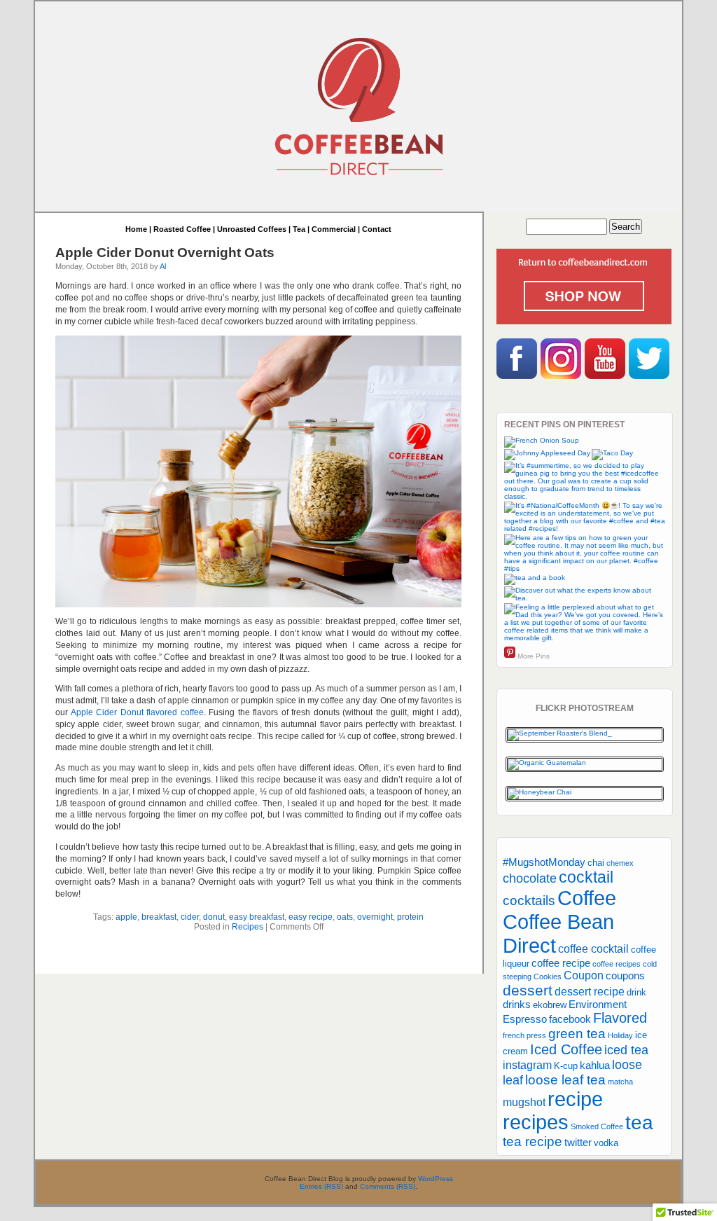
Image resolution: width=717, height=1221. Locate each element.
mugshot (524, 1102)
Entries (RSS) (321, 1186)
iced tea (626, 1050)
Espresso (525, 1019)
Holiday (620, 1035)
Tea (299, 229)
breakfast (158, 917)
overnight (375, 917)
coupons (625, 975)
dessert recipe (590, 991)
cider (190, 917)
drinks (517, 1004)
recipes (536, 1122)
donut (214, 917)
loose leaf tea (565, 1079)
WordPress (435, 1178)
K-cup (566, 1066)
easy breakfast (256, 917)
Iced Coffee (566, 1049)
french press (524, 1035)
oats (345, 917)
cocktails (529, 900)
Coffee (586, 898)
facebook (570, 1019)
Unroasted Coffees (251, 229)
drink (636, 992)
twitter (578, 1142)
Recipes (247, 927)
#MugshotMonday (544, 862)
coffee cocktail (593, 948)
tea (639, 1122)
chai (595, 862)
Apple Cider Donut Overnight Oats (164, 252)
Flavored (620, 1018)
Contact (376, 229)
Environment (598, 1004)
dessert (527, 990)
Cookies (548, 976)
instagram (527, 1064)
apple (126, 917)
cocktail (586, 877)
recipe (575, 1099)
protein (410, 917)
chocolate (530, 878)
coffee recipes (616, 964)
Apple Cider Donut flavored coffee (137, 712)
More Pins (533, 656)
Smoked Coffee (597, 1126)
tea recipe (532, 1141)
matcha (620, 1081)
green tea (577, 1033)
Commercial (334, 229)
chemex (620, 863)
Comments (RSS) (387, 1186)
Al (163, 266)
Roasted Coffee (182, 229)
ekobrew (549, 1005)
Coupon (584, 975)
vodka (606, 1143)
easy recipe (310, 917)
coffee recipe (560, 963)
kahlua (595, 1065)
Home (136, 229)
